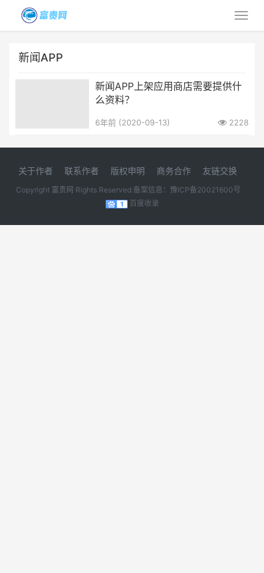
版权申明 (128, 170)
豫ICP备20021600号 (205, 189)
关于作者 (35, 170)
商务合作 (174, 170)
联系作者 (81, 170)
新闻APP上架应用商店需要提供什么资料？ (168, 93)
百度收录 (144, 203)
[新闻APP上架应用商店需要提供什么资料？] (52, 87)
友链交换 (220, 170)
